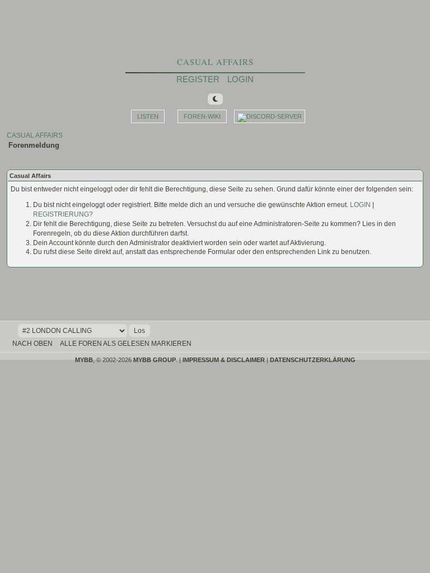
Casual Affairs (215, 61)
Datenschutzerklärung (313, 359)
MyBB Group (154, 359)
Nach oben (32, 343)
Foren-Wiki (202, 116)
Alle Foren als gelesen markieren (125, 343)
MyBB (84, 359)
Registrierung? (63, 214)
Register (197, 79)
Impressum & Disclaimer (224, 359)
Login (240, 79)
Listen (147, 116)
